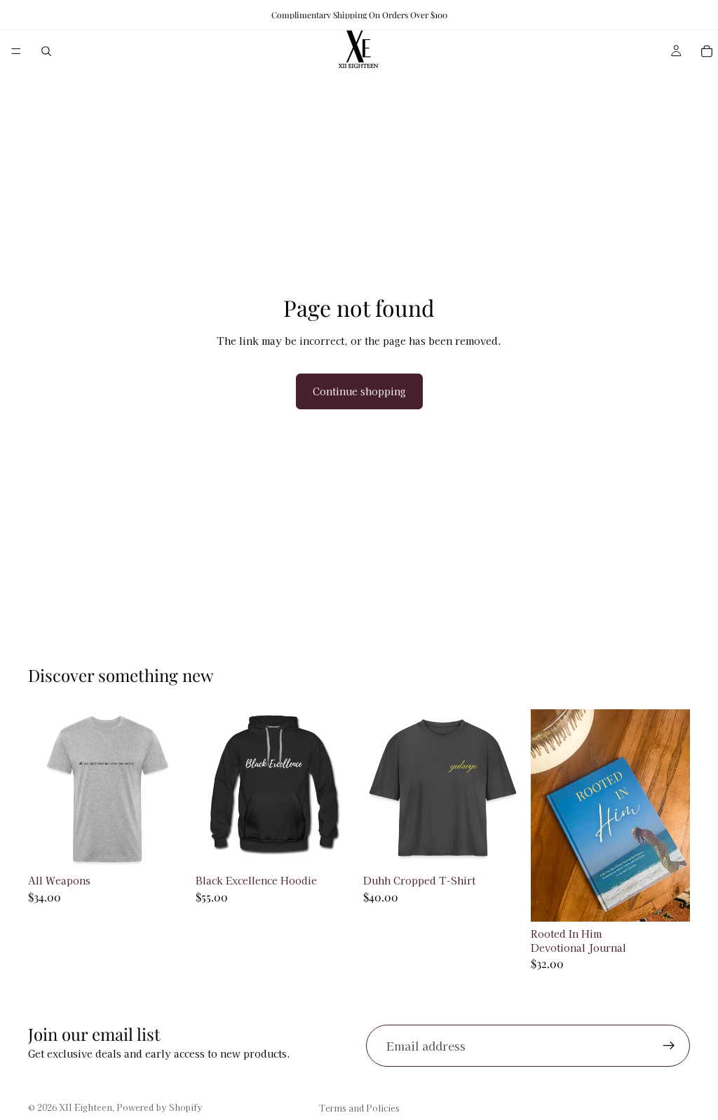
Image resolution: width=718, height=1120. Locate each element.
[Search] (46, 51)
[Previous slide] (211, 789)
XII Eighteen (85, 1107)
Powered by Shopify (159, 1107)
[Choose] (165, 847)
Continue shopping (359, 391)
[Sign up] (669, 1045)
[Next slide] (339, 789)
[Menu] (16, 51)
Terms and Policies (359, 1108)
